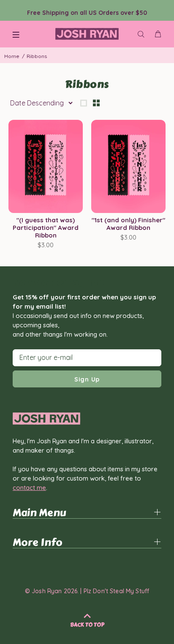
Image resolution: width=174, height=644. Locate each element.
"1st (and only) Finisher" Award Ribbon (128, 224)
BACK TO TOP (87, 625)
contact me (29, 488)
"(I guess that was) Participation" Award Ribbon (46, 227)
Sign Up (87, 379)
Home (11, 56)
